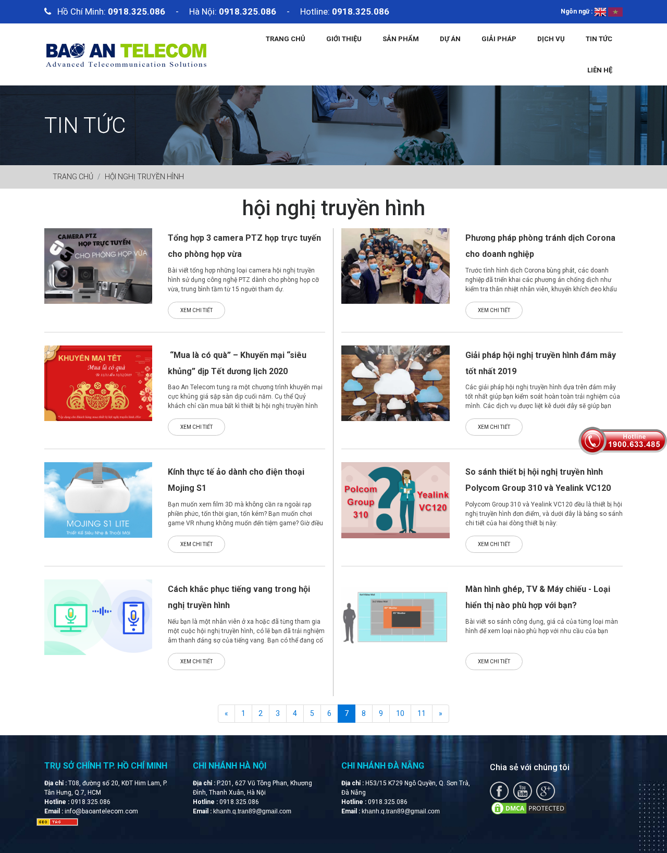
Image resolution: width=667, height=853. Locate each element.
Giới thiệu (344, 39)
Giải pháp (498, 39)
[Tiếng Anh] (600, 11)
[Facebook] (499, 790)
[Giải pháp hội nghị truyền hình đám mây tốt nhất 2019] (395, 382)
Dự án (450, 39)
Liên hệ (599, 70)
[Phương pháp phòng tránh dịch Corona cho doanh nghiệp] (395, 266)
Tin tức (599, 39)
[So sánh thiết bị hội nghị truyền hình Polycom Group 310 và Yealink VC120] (395, 500)
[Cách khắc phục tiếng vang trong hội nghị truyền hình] (98, 616)
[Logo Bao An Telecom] (125, 54)
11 (421, 713)
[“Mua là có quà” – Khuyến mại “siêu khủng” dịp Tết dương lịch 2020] (98, 382)
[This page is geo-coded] (57, 821)
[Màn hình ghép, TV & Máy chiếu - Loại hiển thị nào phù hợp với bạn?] (395, 616)
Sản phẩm (400, 39)
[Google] (545, 790)
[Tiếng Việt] (615, 11)
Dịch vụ (551, 39)
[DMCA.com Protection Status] (529, 807)
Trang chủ (285, 39)
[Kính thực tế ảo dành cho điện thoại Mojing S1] (98, 500)
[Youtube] (522, 790)
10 (400, 713)
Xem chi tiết (196, 310)
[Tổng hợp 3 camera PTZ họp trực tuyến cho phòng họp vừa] (98, 265)
